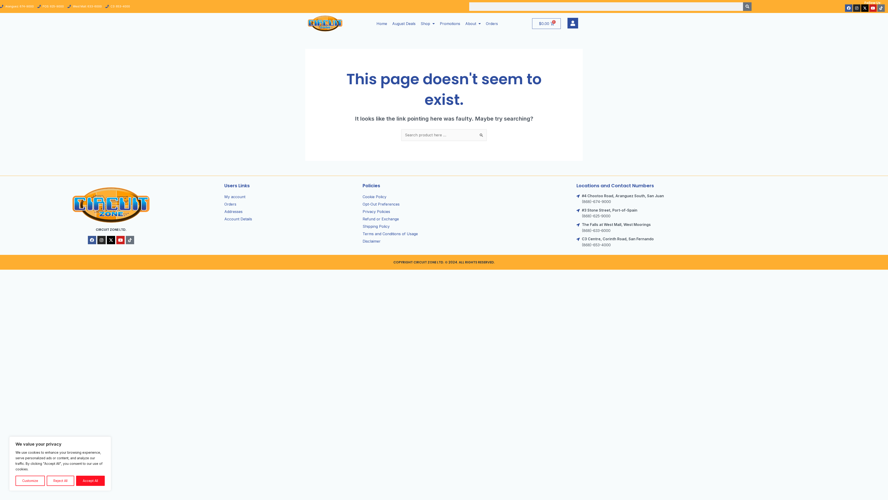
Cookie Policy (374, 196)
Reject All (60, 481)
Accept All (90, 481)
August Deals (404, 23)
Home (381, 23)
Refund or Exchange (381, 219)
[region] (60, 464)
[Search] (747, 6)
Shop (425, 23)
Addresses (233, 211)
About (470, 23)
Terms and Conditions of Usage (390, 233)
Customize (30, 481)
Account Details (238, 219)
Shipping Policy (376, 226)
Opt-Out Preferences (381, 204)
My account (234, 196)
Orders (492, 23)
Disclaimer (372, 241)
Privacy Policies (376, 211)
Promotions (450, 23)
